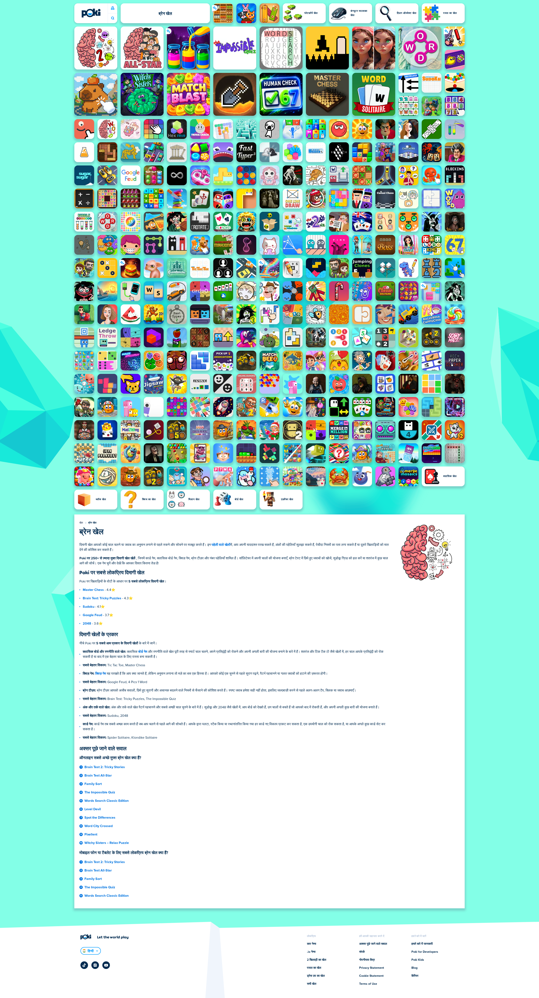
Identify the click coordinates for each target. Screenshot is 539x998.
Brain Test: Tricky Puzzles (102, 598)
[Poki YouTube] (106, 965)
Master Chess (93, 590)
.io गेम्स (311, 951)
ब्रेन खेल (92, 523)
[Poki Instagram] (95, 965)
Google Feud (92, 615)
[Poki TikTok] (84, 965)
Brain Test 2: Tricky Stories (104, 767)
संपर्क (362, 951)
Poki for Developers (424, 951)
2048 (87, 623)
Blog (414, 967)
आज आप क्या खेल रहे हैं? (112, 18)
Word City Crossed (98, 826)
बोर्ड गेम (142, 651)
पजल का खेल (314, 967)
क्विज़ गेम (100, 673)
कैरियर (414, 975)
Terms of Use (368, 983)
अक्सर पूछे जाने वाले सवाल (373, 943)
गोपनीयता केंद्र (367, 959)
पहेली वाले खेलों (221, 544)
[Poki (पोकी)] (91, 13)
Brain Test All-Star (98, 775)
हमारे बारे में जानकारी (422, 943)
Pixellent (90, 834)
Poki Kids (417, 959)
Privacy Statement (371, 967)
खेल (81, 523)
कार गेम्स (311, 943)
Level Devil (92, 809)
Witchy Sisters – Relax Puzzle (106, 843)
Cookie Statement (371, 975)
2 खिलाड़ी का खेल (316, 959)
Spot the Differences (99, 817)
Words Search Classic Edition (106, 800)
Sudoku (88, 606)
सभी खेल (311, 983)
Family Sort (93, 784)
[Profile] (112, 8)
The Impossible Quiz (99, 792)
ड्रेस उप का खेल (316, 975)
